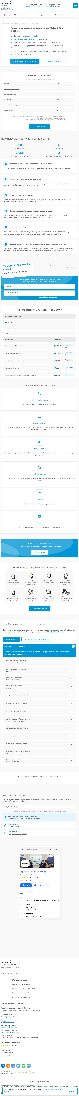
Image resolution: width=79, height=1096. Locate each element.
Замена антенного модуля (11, 105)
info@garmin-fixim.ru (9, 1027)
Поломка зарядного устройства (15, 361)
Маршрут (28, 885)
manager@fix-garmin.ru (9, 1032)
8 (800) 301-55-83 (7, 1022)
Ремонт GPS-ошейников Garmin (24, 989)
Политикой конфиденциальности (57, 811)
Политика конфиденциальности (39, 1082)
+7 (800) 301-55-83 (35, 5)
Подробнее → (69, 346)
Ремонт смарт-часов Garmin (22, 984)
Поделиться (3, 1066)
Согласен (72, 1091)
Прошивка (7, 83)
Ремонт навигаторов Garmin (22, 993)
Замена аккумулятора (10, 94)
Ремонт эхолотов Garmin (21, 997)
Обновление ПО (8, 110)
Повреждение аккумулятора (14, 353)
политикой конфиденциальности (48, 297)
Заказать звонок (39, 552)
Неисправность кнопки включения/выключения (20, 375)
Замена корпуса (8, 99)
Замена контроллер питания (11, 89)
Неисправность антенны (12, 368)
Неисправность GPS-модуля (14, 346)
